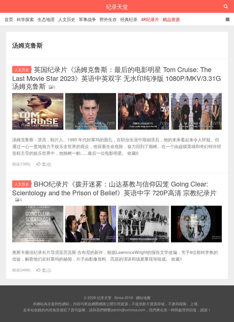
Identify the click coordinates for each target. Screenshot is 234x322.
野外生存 (108, 19)
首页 (9, 19)
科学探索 (25, 19)
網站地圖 (143, 297)
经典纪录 (128, 19)
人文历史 (66, 19)
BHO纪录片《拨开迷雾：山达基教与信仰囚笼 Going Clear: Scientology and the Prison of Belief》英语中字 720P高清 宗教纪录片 (114, 188)
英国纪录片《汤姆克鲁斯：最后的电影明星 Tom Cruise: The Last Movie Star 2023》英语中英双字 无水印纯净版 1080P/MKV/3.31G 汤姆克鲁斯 (116, 77)
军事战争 (87, 19)
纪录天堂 (117, 6)
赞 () (46, 163)
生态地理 (46, 19)
